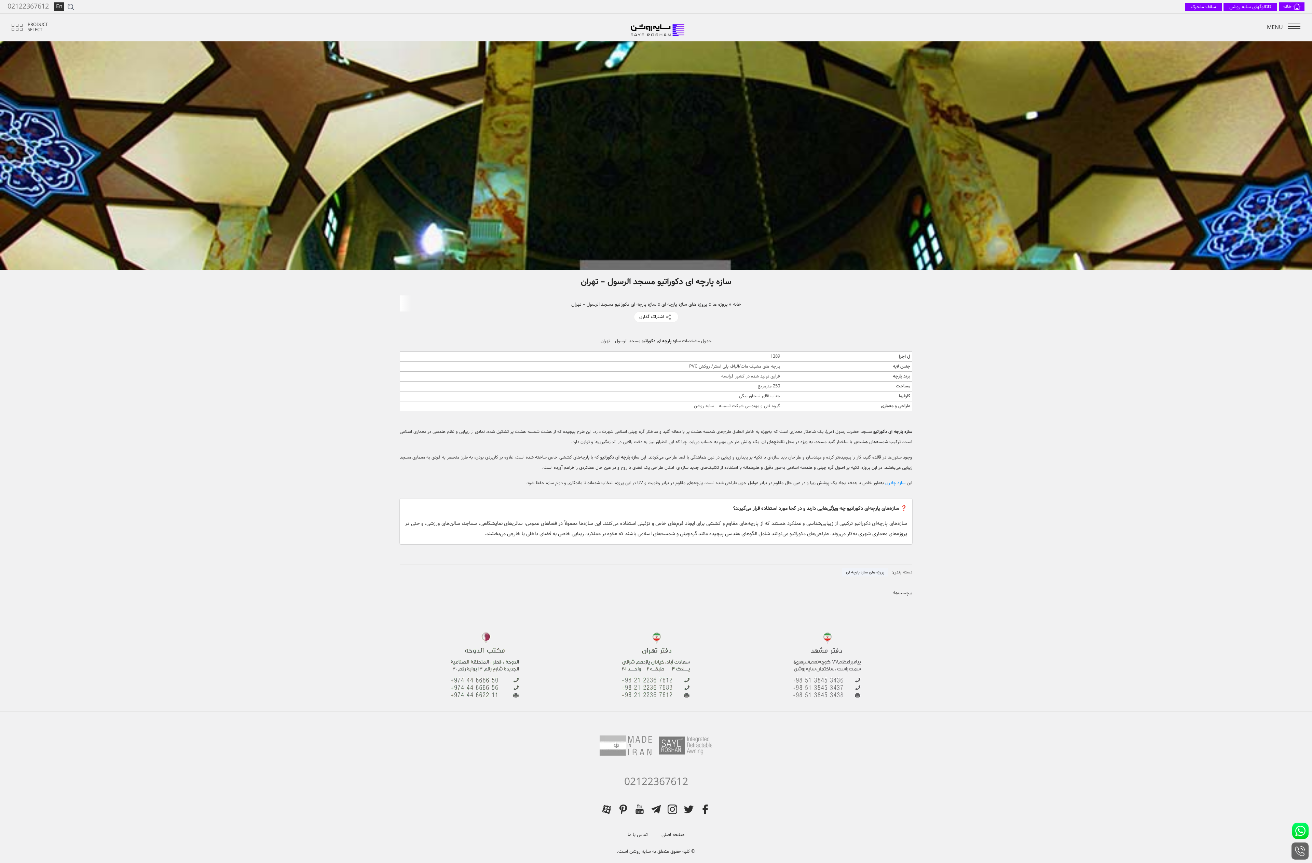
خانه (737, 304)
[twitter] (688, 809)
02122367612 (656, 782)
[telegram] (656, 809)
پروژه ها (720, 304)
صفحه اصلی (672, 834)
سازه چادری (896, 483)
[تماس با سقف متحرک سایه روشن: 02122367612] (1300, 851)
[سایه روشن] (658, 27)
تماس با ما (638, 834)
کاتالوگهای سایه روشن (1250, 7)
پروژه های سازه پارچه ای (684, 304)
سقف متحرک (1203, 7)
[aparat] (606, 809)
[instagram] (672, 809)
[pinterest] (623, 809)
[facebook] (705, 809)
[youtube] (639, 809)
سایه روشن (639, 851)
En (59, 6)
